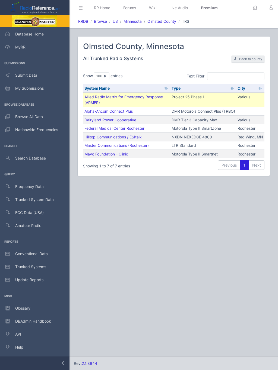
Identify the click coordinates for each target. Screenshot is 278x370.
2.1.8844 (89, 363)
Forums (129, 7)
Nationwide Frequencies (36, 129)
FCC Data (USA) (29, 212)
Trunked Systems (30, 266)
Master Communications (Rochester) (116, 145)
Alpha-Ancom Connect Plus (108, 111)
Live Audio (178, 7)
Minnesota (133, 21)
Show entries (102, 75)
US (115, 21)
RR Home (102, 7)
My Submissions (29, 88)
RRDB (83, 21)
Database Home (29, 34)
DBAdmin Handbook (33, 321)
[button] (255, 7)
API (18, 334)
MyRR (20, 47)
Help (19, 347)
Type (176, 88)
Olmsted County (161, 21)
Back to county (250, 59)
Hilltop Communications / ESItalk (113, 137)
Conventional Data (31, 253)
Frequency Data (29, 186)
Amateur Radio (28, 225)
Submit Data (26, 75)
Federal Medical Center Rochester (114, 128)
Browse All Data (29, 116)
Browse (100, 21)
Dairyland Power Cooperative (110, 120)
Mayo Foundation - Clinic (106, 154)
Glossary (22, 308)
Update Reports (29, 279)
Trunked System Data (34, 199)
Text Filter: (196, 75)
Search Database (30, 158)
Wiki (152, 7)
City (241, 88)
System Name (97, 88)
